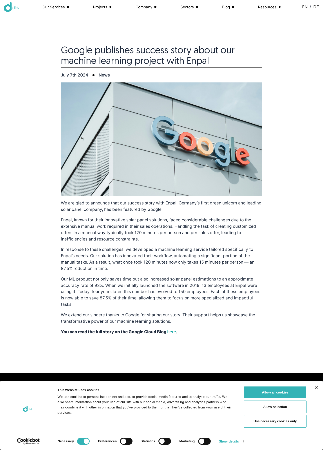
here (171, 331)
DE (316, 6)
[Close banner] (316, 387)
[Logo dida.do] (12, 7)
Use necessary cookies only (275, 421)
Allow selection (275, 407)
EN (305, 6)
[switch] (126, 441)
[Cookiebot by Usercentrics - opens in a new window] (28, 441)
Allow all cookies (275, 392)
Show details (229, 441)
